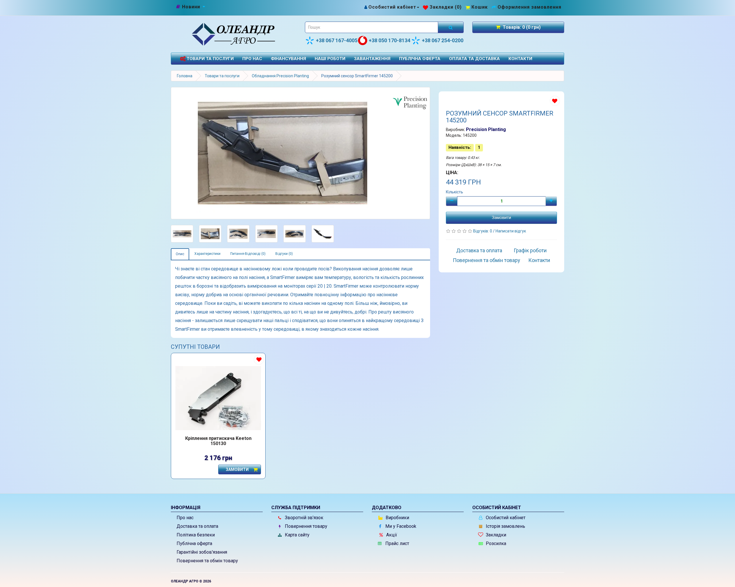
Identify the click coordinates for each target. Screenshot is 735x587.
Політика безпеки (196, 535)
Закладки (495, 535)
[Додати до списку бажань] (555, 101)
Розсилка (495, 543)
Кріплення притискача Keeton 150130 (218, 441)
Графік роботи (530, 250)
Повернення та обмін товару (486, 260)
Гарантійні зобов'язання (202, 552)
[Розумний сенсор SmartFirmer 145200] (300, 153)
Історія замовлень (505, 526)
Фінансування (288, 58)
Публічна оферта (419, 58)
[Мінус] (451, 201)
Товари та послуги (209, 58)
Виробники (396, 517)
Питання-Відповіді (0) (248, 254)
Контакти (520, 58)
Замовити (501, 217)
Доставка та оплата (479, 250)
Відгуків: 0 (483, 231)
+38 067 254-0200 (442, 40)
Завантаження (372, 58)
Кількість (454, 192)
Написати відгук (511, 231)
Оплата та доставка (474, 58)
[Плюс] (551, 201)
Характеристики (207, 254)
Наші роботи (330, 58)
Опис (180, 254)
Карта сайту (297, 535)
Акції (391, 535)
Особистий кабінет (505, 517)
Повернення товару (305, 526)
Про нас (252, 58)
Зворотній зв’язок (303, 517)
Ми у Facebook (400, 526)
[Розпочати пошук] (451, 27)
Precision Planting (486, 129)
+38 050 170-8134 (389, 40)
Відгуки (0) (284, 254)
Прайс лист (396, 543)
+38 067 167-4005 (336, 40)
